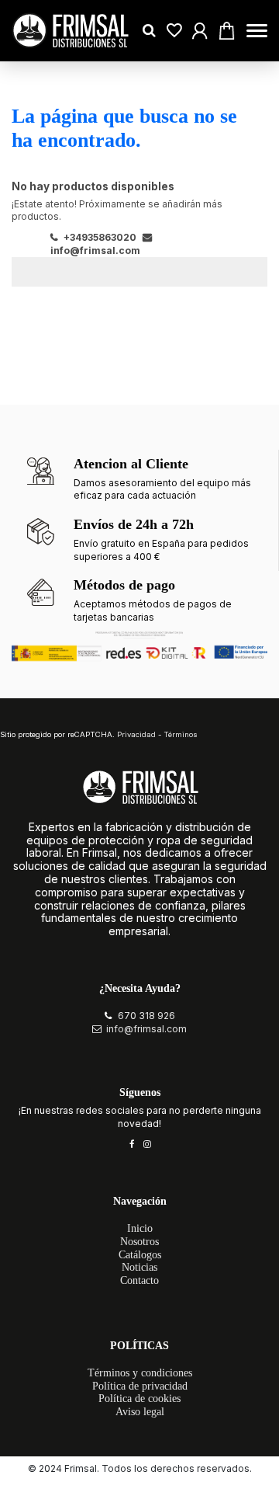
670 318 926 (146, 1015)
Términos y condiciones (140, 1373)
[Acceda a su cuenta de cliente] (174, 30)
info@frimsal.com (146, 1029)
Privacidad (136, 734)
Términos (181, 734)
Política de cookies (139, 1398)
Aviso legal (139, 1412)
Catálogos (140, 1255)
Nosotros (139, 1241)
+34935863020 (98, 237)
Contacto (139, 1280)
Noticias (139, 1267)
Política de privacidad (140, 1386)
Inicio (140, 1228)
